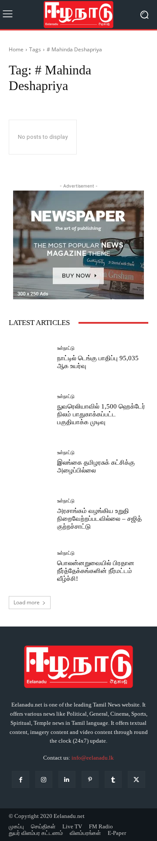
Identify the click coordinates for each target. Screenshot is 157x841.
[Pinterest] (90, 779)
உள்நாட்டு (66, 348)
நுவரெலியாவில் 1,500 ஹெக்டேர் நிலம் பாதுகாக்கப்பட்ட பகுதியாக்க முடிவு (101, 414)
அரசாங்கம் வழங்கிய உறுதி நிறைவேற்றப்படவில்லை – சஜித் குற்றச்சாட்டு (99, 518)
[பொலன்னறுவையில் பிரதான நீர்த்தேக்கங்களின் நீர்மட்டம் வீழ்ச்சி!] (30, 566)
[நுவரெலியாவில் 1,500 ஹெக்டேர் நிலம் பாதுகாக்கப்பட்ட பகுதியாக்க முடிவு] (30, 410)
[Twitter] (136, 779)
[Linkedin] (66, 779)
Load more (27, 602)
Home (16, 49)
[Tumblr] (113, 779)
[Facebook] (20, 779)
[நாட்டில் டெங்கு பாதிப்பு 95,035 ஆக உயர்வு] (30, 358)
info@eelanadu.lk (93, 757)
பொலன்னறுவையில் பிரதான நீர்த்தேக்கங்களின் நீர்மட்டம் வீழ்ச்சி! (95, 571)
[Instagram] (43, 779)
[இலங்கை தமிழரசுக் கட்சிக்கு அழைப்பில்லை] (30, 462)
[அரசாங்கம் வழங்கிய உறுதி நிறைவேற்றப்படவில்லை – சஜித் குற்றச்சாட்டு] (30, 514)
